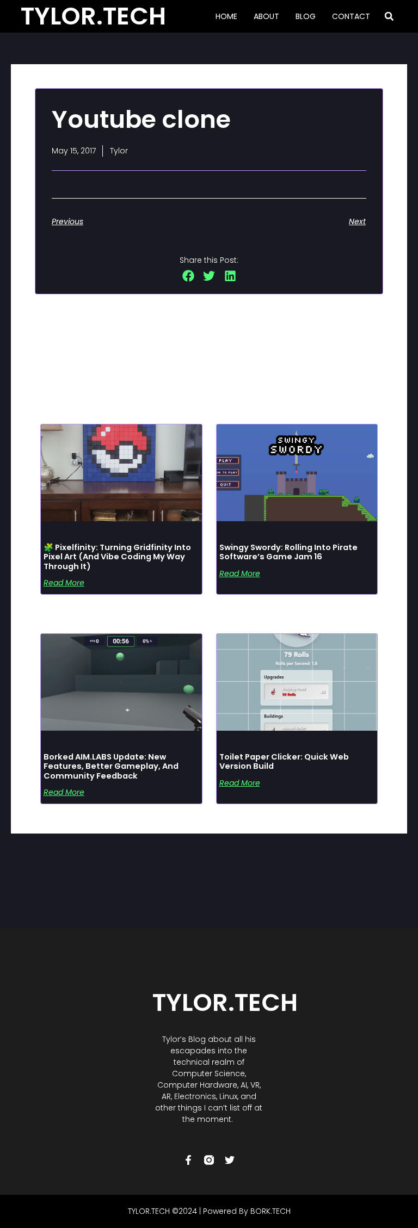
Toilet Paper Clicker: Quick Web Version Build (284, 761)
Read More (64, 583)
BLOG (306, 16)
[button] (389, 16)
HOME (226, 16)
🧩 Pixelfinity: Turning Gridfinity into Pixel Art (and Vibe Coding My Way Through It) (117, 557)
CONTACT (351, 16)
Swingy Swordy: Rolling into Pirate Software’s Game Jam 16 (288, 552)
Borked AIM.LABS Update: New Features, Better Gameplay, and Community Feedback (111, 766)
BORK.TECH (270, 1211)
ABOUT (266, 16)
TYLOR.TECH (225, 1002)
